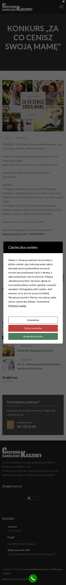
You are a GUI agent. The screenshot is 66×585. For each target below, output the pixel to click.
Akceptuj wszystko (33, 336)
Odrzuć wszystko (33, 328)
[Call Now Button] (33, 578)
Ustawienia (33, 320)
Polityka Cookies (17, 305)
